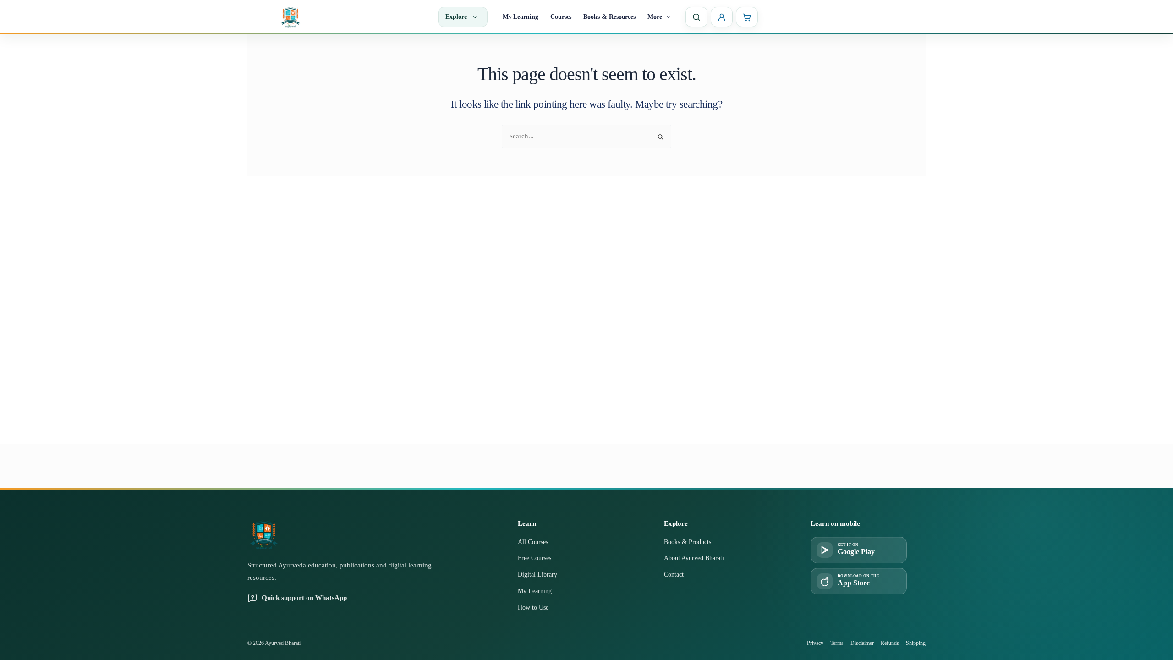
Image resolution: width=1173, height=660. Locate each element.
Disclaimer (862, 643)
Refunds (890, 643)
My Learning (520, 16)
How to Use (533, 607)
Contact (674, 574)
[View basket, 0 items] (747, 17)
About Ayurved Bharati (694, 558)
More (654, 16)
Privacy (815, 643)
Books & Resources (609, 16)
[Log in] (722, 17)
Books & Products (687, 542)
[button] (666, 17)
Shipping (916, 643)
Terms (837, 643)
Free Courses (534, 558)
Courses (561, 16)
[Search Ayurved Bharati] (696, 17)
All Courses (533, 542)
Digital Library (537, 574)
